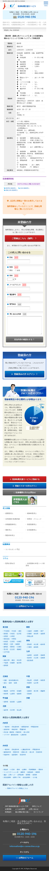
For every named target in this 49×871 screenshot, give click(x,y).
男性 (11, 270)
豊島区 (6, 644)
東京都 (5, 627)
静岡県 (36, 647)
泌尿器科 (15, 755)
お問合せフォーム (25, 606)
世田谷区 (7, 639)
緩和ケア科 (17, 777)
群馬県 (6, 665)
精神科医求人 (32, 513)
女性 (18, 270)
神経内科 (15, 729)
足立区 (12, 649)
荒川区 (6, 649)
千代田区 (7, 631)
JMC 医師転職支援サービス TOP (16, 806)
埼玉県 (19, 660)
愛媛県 (43, 691)
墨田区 (12, 647)
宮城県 (19, 691)
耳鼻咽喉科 (32, 769)
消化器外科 (15, 749)
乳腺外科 (7, 755)
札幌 (5, 680)
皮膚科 (24, 769)
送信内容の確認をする (23, 339)
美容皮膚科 (7, 777)
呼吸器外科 (36, 749)
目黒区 (6, 636)
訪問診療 (21, 775)
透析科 (41, 769)
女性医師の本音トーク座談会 (35, 564)
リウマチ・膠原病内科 (11, 735)
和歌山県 (30, 636)
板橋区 (17, 644)
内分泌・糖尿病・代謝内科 (12, 732)
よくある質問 (20, 809)
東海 (28, 640)
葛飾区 (19, 649)
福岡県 (29, 655)
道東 (10, 683)
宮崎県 (43, 658)
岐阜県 (43, 644)
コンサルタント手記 (12, 549)
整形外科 (16, 752)
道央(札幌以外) (13, 680)
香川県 (36, 691)
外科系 (5, 746)
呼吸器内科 (35, 727)
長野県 (6, 702)
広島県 (36, 680)
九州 (28, 651)
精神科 (38, 772)
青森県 (6, 691)
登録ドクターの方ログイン (26, 486)
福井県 (6, 710)
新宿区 (6, 634)
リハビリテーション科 (11, 772)
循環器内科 (25, 727)
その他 (35, 777)
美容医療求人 (32, 524)
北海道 (5, 676)
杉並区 (6, 641)
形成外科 (39, 752)
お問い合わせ (33, 809)
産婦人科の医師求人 (11, 190)
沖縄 (28, 698)
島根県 (29, 683)
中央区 (14, 631)
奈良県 (36, 634)
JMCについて (37, 806)
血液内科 (7, 729)
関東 (4, 656)
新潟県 (12, 702)
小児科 (12, 769)
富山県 (19, 710)
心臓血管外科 (25, 749)
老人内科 (27, 732)
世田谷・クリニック (34, 519)
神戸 (42, 631)
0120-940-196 (27, 17)
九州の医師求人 (24, 188)
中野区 (14, 639)
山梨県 (19, 702)
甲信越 (5, 698)
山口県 (36, 683)
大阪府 (29, 631)
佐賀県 (36, 655)
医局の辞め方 (10, 563)
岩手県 (12, 691)
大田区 (12, 636)
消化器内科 (15, 727)
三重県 (29, 647)
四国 (28, 687)
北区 (11, 644)
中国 (28, 676)
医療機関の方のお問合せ (26, 492)
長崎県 (43, 655)
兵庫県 (36, 631)
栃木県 (19, 663)
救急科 (6, 769)
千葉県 (6, 663)
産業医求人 (9, 513)
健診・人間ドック (9, 775)
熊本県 (29, 658)
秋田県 (6, 694)
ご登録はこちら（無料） (23, 238)
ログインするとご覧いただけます (29, 184)
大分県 (36, 658)
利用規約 (8, 812)
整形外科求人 (10, 535)
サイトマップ (38, 812)
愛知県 (29, 644)
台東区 (19, 641)
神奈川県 (7, 660)
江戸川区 (7, 652)
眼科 (18, 769)
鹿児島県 (30, 660)
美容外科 (23, 755)
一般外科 (7, 749)
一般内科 (7, 727)
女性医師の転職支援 (12, 519)
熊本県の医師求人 (10, 188)
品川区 (19, 634)
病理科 (35, 775)
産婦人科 (24, 752)
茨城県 (12, 663)
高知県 (29, 694)
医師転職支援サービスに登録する (26, 479)
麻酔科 (23, 772)
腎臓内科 (23, 729)
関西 (28, 627)
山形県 (12, 694)
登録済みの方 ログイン (24, 374)
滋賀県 (43, 634)
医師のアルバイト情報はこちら (17, 788)
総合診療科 (26, 777)
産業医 (28, 775)
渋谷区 (12, 634)
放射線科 (30, 772)
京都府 (29, 634)
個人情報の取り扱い (22, 812)
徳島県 (29, 691)
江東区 (19, 647)
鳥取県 (43, 680)
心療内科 (24, 735)
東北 (4, 687)
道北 (5, 683)
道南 (15, 683)
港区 (19, 631)
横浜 (13, 660)
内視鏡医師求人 (11, 524)
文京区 (12, 641)
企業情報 (8, 809)
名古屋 (36, 644)
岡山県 (29, 680)
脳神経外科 (7, 752)
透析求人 (8, 530)
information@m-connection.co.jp (25, 846)
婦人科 (32, 752)
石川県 (12, 710)
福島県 (19, 694)
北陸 (4, 706)
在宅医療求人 (32, 530)
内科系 (5, 723)
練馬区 (6, 647)
